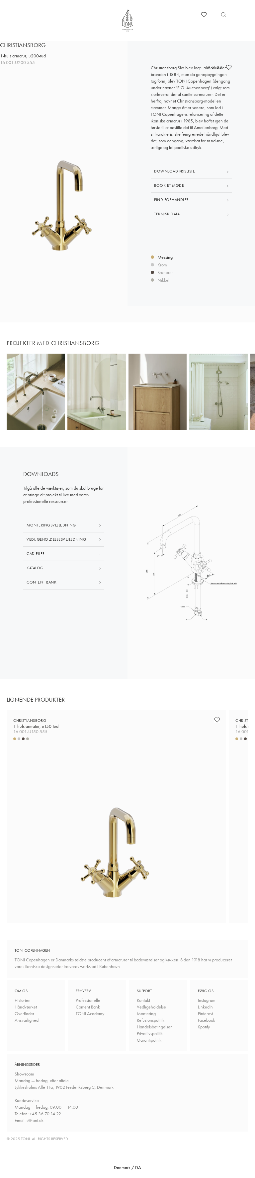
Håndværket (26, 1007)
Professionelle (88, 1000)
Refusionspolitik (150, 1020)
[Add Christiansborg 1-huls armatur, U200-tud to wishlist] (229, 67)
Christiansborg (35, 723)
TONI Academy (90, 1013)
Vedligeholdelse (151, 1007)
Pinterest (205, 1013)
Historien (23, 1000)
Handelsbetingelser (154, 1027)
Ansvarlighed (27, 1020)
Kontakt (143, 1000)
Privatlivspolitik (150, 1033)
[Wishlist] (204, 15)
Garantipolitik (149, 1040)
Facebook (206, 1020)
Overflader (24, 1013)
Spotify (204, 1027)
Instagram (206, 1000)
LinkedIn (205, 1007)
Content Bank (88, 1007)
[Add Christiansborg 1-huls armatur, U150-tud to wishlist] (217, 720)
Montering (146, 1013)
